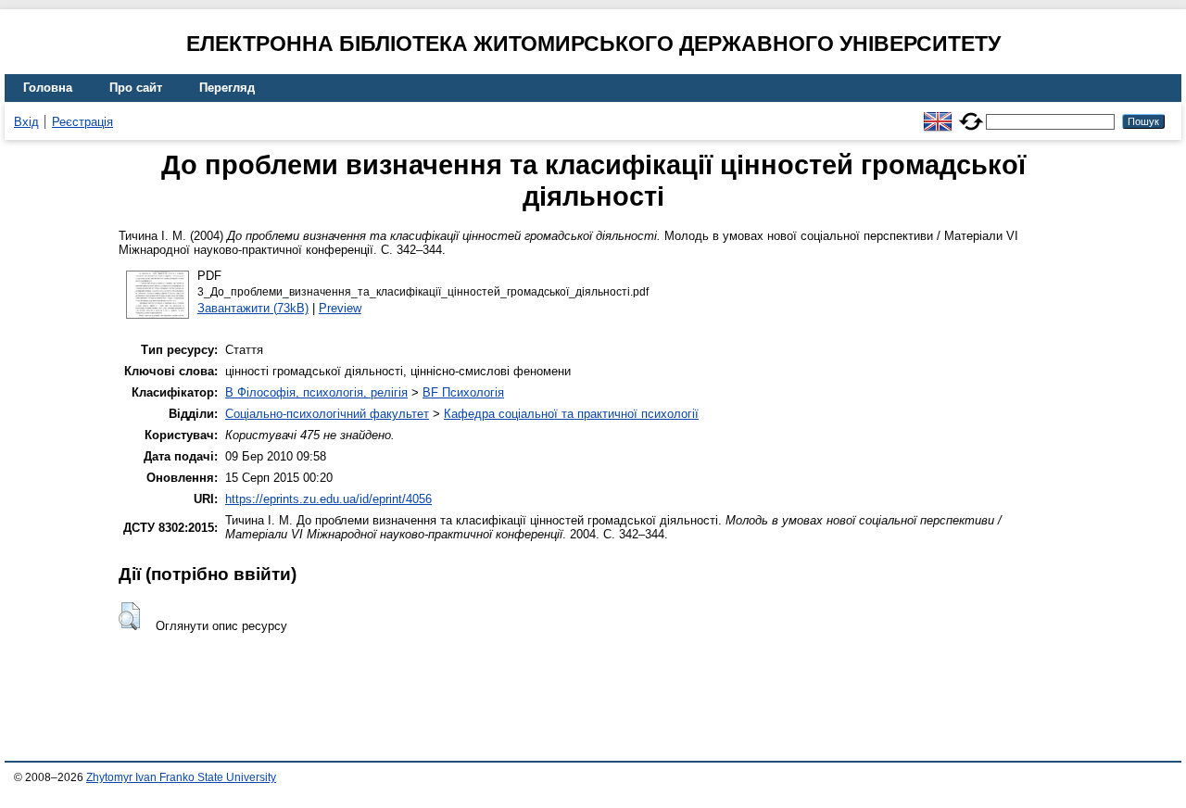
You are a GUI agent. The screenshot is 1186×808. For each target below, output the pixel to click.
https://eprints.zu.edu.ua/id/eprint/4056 (328, 499)
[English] (938, 113)
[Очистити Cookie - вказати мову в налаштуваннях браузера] (971, 113)
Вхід (26, 122)
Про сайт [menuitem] (135, 88)
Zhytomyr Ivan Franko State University (181, 777)
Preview (340, 308)
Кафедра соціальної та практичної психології (571, 414)
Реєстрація (82, 122)
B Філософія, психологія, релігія (316, 392)
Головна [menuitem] (47, 88)
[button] (129, 616)
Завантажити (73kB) (253, 308)
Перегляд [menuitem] (227, 88)
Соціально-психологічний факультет (327, 414)
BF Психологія (463, 392)
